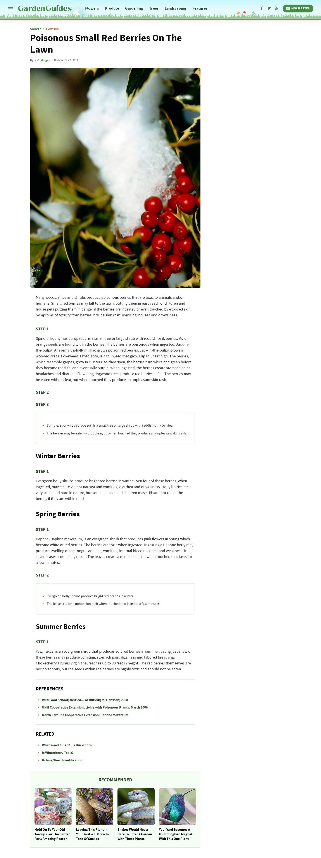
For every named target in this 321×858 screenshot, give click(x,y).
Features (199, 8)
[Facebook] (262, 8)
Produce (112, 8)
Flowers (92, 8)
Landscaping (175, 8)
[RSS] (277, 8)
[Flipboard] (269, 8)
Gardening (134, 8)
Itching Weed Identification (62, 760)
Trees (154, 8)
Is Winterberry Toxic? (57, 753)
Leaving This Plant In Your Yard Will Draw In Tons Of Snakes (92, 834)
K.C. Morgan (42, 60)
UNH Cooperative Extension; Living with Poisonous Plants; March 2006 (95, 707)
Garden (35, 28)
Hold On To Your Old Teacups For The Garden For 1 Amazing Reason (52, 834)
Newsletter (300, 8)
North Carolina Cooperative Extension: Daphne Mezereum (85, 715)
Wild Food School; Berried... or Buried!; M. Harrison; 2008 (85, 700)
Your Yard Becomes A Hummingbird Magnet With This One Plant (175, 834)
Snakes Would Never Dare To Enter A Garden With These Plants (134, 834)
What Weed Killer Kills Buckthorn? (67, 745)
